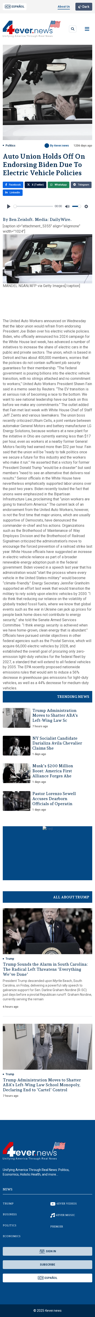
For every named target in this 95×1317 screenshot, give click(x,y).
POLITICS (9, 1225)
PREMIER (56, 1226)
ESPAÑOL (18, 6)
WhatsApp (60, 184)
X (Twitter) (37, 184)
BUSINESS (10, 1214)
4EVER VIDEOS (66, 1203)
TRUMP (8, 1203)
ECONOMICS (12, 1236)
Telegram (83, 184)
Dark (85, 6)
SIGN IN (51, 1251)
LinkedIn (14, 192)
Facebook (14, 184)
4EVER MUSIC (65, 1215)
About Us (64, 6)
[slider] (33, 206)
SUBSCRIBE (47, 1264)
